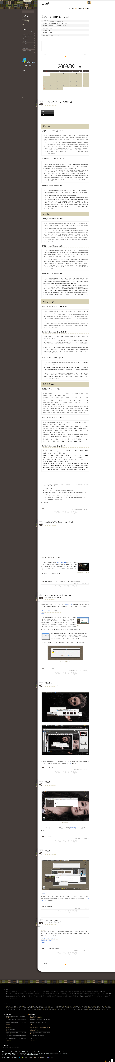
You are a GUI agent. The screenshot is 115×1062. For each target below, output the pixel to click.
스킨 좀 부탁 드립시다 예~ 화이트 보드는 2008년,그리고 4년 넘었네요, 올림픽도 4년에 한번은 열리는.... (16, 1020)
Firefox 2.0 (105, 991)
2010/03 (40, 1006)
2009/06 (72, 1006)
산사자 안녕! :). (29, 34)
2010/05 (30, 1006)
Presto (30, 991)
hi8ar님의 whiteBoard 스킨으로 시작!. (38, 1039)
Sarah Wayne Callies (42, 996)
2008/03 (42, 1007)
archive (80, 8)
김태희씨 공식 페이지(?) (75, 827)
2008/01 (53, 1007)
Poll (96, 991)
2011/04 (89, 1005)
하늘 (78, 993)
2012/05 (23, 1005)
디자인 (102, 995)
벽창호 (52, 995)
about (73, 8)
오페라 (56, 1053)
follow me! (58, 991)
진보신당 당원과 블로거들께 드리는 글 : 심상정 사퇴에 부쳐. (40, 1033)
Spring (41, 993)
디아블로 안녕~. (29, 36)
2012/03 (33, 1005)
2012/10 (8, 1005)
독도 (34, 996)
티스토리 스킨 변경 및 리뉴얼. (36, 1017)
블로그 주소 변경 (95, 996)
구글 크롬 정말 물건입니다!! (47, 610)
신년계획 (85, 993)
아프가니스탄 (13, 995)
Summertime (63, 562)
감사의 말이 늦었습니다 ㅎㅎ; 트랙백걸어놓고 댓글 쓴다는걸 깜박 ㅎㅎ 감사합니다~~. (16, 1017)
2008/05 (31, 1007)
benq (88, 993)
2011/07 (74, 1005)
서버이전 (9, 998)
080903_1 (48, 30)
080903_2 (48, 28)
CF (13, 996)
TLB (107, 995)
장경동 (50, 948)
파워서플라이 (23, 993)
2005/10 (91, 1009)
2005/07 (107, 1009)
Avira (97, 993)
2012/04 (28, 1005)
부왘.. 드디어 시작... (29, 45)
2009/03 (82, 1006)
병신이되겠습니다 (91, 991)
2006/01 (75, 1009)
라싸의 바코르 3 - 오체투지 (47, 940)
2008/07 (19, 1007)
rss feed (89, 3)
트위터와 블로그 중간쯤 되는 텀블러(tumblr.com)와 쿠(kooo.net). (40, 1020)
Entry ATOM (52, 1057)
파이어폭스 (65, 995)
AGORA (57, 996)
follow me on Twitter (28, 65)
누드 (12, 991)
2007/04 (103, 1007)
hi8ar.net (45, 3)
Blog (52, 991)
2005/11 (86, 1009)
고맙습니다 (81, 991)
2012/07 (13, 1005)
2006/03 (64, 1009)
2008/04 (36, 1007)
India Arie (57, 993)
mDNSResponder (79, 995)
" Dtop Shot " (58, 783)
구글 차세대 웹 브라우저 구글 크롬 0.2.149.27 (51, 611)
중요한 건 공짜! (17, 996)
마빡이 (24, 991)
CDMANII (106, 996)
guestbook (87, 8)
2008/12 (98, 1006)
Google (50, 668)
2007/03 (108, 1007)
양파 (18, 993)
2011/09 (64, 1005)
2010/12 (99, 1005)
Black (37, 996)
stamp (16, 998)
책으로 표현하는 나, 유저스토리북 (27, 102)
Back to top (109, 1060)
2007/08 (80, 1007)
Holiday (13, 998)
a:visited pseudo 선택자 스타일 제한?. (38, 1023)
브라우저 (56, 668)
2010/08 (14, 1006)
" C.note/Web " (58, 104)
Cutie (105, 995)
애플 (86, 991)
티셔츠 (36, 991)
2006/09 (30, 1009)
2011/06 (79, 1005)
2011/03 (94, 1005)
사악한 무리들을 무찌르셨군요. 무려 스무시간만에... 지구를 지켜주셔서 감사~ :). (16, 1036)
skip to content (27, 2)
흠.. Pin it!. (29, 43)
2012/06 (18, 1005)
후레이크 (101, 996)
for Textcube (30, 20)
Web (30, 23)
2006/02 (69, 1009)
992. (29, 53)
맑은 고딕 (55, 508)
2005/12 (80, 1009)
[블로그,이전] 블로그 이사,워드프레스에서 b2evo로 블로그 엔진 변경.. (40, 1026)
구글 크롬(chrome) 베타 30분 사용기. (54, 26)
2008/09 (66, 66)
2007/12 (58, 1007)
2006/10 (25, 1009)
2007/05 (98, 1007)
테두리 (18, 995)
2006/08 (36, 1009)
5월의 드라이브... (29, 38)
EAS (33, 991)
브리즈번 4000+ (30, 996)
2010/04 (35, 1006)
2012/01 (43, 1005)
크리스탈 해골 (41, 995)
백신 (71, 993)
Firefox (35, 1051)
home (69, 8)
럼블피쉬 (74, 996)
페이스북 (15, 991)
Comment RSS (44, 1057)
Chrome (46, 668)
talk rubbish (40, 991)
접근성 (61, 993)
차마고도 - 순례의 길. (51, 35)
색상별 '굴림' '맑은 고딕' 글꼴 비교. (53, 21)
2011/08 (69, 1005)
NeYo (65, 581)
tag (83, 8)
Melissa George (101, 993)
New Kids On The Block (58, 581)
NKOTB (57, 562)
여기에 (69, 763)
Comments (84, 510)
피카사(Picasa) (68, 604)
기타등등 (43, 613)
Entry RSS (37, 1057)
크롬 (60, 668)
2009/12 (46, 1006)
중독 (110, 995)
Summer (69, 995)
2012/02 (38, 1005)
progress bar (20, 991)
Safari (54, 991)
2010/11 (104, 1005)
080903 (47, 33)
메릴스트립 (35, 995)
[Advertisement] (65, 46)
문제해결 (65, 996)
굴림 (49, 508)
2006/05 (53, 1009)
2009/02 (87, 1006)
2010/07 (20, 1006)
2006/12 (14, 1009)
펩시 (48, 996)
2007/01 (8, 1009)
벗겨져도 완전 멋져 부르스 (73, 991)
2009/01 (93, 1006)
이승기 (62, 991)
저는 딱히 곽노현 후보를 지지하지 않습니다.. (39, 1030)
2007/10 (69, 1007)
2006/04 (58, 1009)
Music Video (50, 581)
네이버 (60, 996)
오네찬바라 (69, 996)
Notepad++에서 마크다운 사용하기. (37, 1036)
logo (49, 991)
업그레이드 (57, 995)
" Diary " (57, 524)
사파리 (53, 1053)
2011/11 (54, 1005)
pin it (27, 991)
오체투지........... (44, 942)
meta (76, 8)
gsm (45, 836)
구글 (53, 668)
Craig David (52, 993)
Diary (29, 24)
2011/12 (49, 1005)
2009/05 (77, 1006)
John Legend (52, 996)
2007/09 (75, 1007)
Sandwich (45, 758)
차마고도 (43, 929)
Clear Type (23, 996)
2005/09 (96, 1009)
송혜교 (65, 991)
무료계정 (48, 993)
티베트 (57, 948)
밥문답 (44, 993)
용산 (101, 991)
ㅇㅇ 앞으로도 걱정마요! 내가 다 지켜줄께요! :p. (16, 1033)
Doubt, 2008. (29, 48)
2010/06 (25, 1006)
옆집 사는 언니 (87, 995)
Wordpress (92, 993)
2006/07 (42, 1009)
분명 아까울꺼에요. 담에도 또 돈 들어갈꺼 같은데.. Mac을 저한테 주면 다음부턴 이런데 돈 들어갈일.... (16, 1023)
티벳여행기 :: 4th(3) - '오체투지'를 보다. (49, 938)
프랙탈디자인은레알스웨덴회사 (32, 993)
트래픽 (81, 993)
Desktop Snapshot (29, 18)
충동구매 (8, 991)
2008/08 (14, 1007)
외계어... (29, 41)
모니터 (98, 995)
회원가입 (74, 995)
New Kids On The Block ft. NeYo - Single (55, 23)
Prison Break (9, 996)
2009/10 (56, 1006)
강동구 (78, 996)
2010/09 (9, 1006)
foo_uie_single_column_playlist (26, 995)
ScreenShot (51, 767)
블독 (108, 991)
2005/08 (102, 1009)
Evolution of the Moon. (27, 50)
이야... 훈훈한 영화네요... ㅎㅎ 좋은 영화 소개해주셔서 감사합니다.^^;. (16, 1039)
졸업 (50, 995)
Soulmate (82, 996)
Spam (95, 995)
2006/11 (19, 1009)
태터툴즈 (74, 993)
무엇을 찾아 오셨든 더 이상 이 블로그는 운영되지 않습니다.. (29, 31)
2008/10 (108, 1006)
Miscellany (29, 19)
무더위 (64, 993)
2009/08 (67, 1006)
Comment (86, 838)
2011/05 (84, 1005)
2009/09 (61, 1006)
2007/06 (92, 1007)
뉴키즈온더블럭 (76, 581)
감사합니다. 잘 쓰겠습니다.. (12, 1030)
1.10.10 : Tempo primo (26, 1057)
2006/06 (47, 1009)
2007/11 (64, 1007)
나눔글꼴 (8, 1054)
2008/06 (25, 1007)
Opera (69, 1051)
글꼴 (51, 508)
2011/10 (59, 1005)
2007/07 (86, 1007)
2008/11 (103, 1006)
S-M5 (98, 991)
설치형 (91, 995)
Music (46, 581)
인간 (44, 991)
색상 (58, 508)
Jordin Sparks (88, 996)
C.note (29, 22)
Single (71, 581)
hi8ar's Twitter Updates (28, 60)
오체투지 (46, 948)
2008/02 (47, 1007)
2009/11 (51, 1006)
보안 (8, 995)
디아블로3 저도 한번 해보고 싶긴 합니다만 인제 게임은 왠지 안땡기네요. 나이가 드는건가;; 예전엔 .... (16, 1026)
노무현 (68, 993)
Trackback (76, 510)
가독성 (46, 508)
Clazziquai (46, 995)
